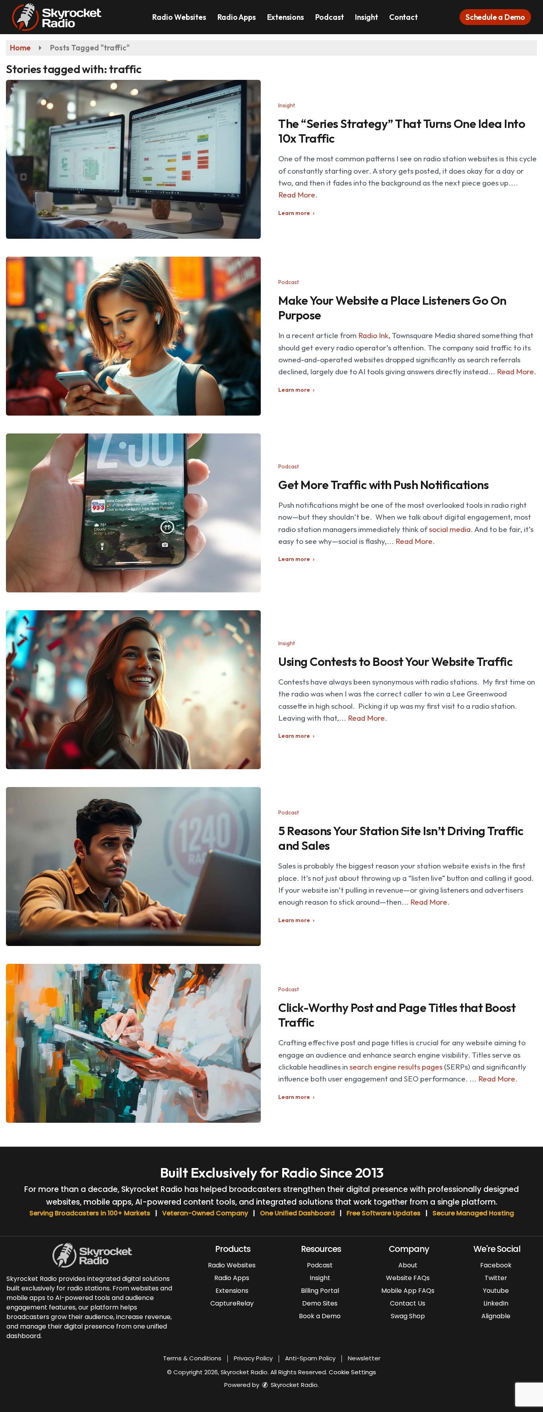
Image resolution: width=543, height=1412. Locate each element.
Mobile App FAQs (407, 1290)
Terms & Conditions (192, 1358)
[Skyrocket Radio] (62, 16)
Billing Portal (320, 1290)
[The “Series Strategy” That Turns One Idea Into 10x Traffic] (133, 159)
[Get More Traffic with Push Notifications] (133, 512)
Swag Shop (408, 1316)
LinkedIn (495, 1303)
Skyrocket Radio (293, 1385)
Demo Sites (319, 1303)
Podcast (329, 17)
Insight (366, 17)
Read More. (298, 194)
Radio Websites (179, 17)
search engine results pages (395, 1067)
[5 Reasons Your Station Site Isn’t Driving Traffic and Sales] (133, 866)
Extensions (285, 17)
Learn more (294, 213)
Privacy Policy (253, 1358)
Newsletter (364, 1358)
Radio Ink (373, 335)
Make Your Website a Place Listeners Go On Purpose (392, 308)
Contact (403, 17)
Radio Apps (236, 17)
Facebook (496, 1265)
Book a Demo (320, 1316)
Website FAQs (408, 1277)
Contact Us (407, 1303)
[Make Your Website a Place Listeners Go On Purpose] (133, 336)
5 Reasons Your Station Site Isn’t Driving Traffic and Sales (401, 838)
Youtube (496, 1290)
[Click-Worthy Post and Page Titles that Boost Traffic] (133, 1043)
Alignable (495, 1316)
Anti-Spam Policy (310, 1358)
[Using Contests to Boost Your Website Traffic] (133, 689)
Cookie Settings (352, 1372)
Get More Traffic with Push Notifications (383, 484)
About (407, 1265)
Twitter (496, 1277)
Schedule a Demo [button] (495, 17)
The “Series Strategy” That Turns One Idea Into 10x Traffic (401, 131)
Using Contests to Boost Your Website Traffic (395, 661)
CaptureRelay (232, 1303)
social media (450, 529)
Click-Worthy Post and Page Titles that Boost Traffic (397, 1015)
